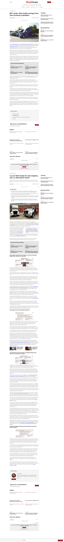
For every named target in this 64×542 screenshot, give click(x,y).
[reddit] (25, 20)
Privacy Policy (24, 540)
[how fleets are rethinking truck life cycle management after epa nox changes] (13, 358)
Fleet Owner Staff (12, 17)
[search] (11, 2)
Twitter (15, 479)
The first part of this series (19, 239)
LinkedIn (34, 478)
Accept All (60, 540)
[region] (24, 165)
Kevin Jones (14, 121)
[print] (38, 20)
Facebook (11, 479)
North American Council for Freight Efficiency (27, 436)
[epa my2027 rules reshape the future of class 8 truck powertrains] (28, 358)
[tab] (12, 163)
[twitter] (24, 20)
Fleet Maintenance (20, 236)
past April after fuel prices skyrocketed (21, 406)
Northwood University (30, 228)
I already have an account (24, 172)
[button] (10, 2)
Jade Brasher (12, 188)
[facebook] (21, 20)
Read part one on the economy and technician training (32, 235)
